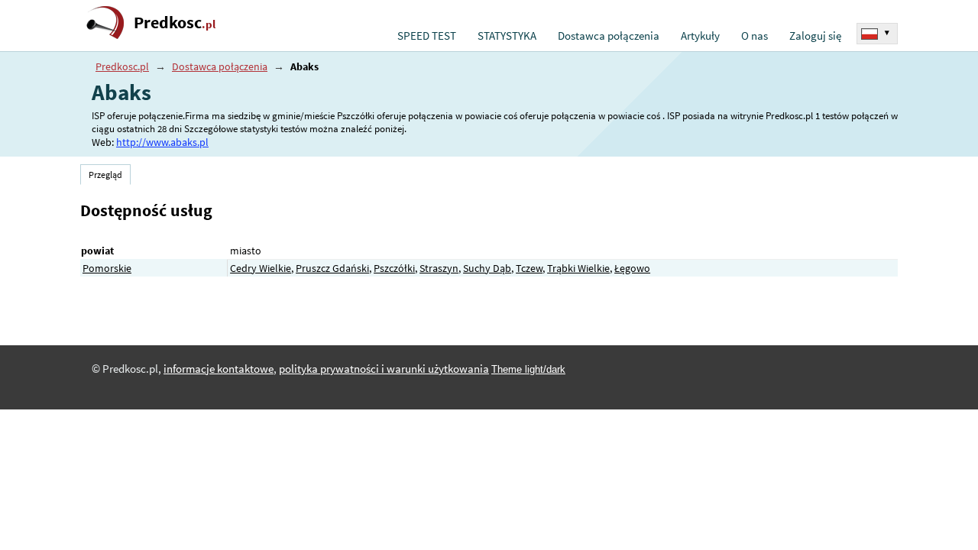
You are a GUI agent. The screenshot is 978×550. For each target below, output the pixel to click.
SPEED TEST (426, 36)
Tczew (529, 268)
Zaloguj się (815, 36)
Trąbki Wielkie (578, 268)
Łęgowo (632, 268)
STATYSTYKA (507, 36)
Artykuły (700, 36)
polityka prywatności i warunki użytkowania (384, 369)
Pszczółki (394, 268)
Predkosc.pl (122, 66)
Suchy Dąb (487, 268)
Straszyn (438, 268)
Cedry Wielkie (260, 268)
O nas (754, 36)
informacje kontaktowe (219, 369)
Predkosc (174, 22)
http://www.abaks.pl (162, 142)
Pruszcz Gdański (332, 268)
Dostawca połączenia (608, 36)
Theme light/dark (528, 369)
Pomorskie (107, 268)
